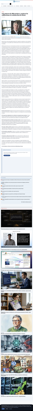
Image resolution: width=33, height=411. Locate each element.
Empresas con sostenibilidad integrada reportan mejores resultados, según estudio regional (16, 291)
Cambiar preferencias (7, 155)
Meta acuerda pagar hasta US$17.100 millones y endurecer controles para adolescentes (14, 375)
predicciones (18, 36)
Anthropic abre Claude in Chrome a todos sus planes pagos (11, 270)
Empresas (2, 332)
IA (1, 248)
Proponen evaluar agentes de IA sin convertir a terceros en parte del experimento (15, 354)
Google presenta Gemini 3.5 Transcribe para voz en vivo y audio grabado (14, 249)
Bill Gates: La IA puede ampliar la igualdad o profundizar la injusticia (13, 333)
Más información (16, 407)
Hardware (2, 395)
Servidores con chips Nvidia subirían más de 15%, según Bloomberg (13, 396)
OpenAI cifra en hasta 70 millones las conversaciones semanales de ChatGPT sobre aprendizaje (16, 313)
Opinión (3, 11)
